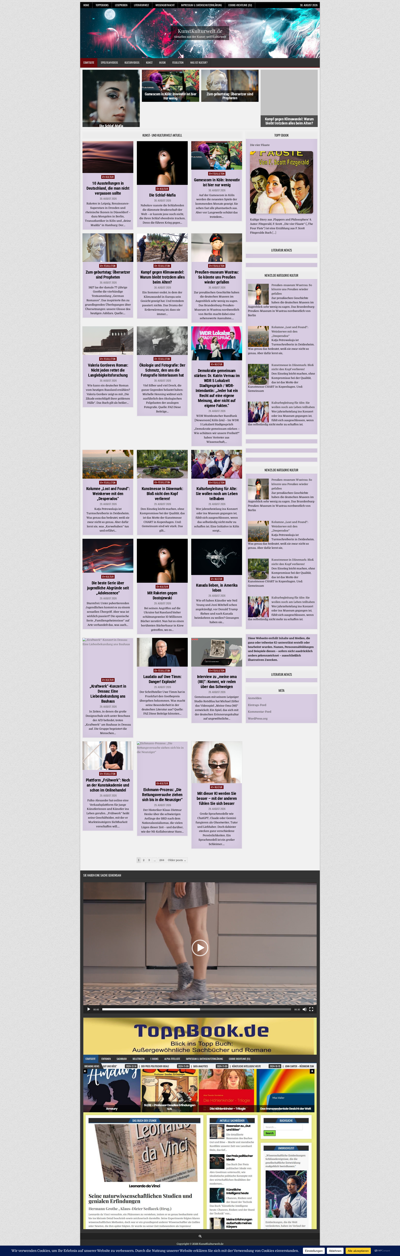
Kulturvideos (132, 62)
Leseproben (121, 5)
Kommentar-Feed (259, 686)
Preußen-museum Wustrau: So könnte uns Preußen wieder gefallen (217, 251)
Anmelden (255, 673)
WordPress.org (258, 693)
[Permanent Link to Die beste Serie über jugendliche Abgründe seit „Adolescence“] (107, 531)
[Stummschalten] (304, 984)
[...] (307, 207)
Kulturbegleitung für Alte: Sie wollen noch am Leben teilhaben (217, 468)
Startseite (88, 62)
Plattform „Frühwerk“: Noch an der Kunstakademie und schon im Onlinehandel (108, 760)
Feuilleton (178, 62)
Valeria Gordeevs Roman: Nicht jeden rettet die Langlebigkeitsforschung (108, 345)
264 (161, 835)
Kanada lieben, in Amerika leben (217, 563)
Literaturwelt (141, 5)
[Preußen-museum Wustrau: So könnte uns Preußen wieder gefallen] (258, 278)
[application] (200, 922)
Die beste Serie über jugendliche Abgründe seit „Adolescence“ (108, 562)
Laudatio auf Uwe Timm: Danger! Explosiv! (162, 654)
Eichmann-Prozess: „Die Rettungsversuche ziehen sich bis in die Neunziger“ (162, 769)
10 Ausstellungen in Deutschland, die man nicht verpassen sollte (107, 163)
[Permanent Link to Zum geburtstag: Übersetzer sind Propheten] (107, 222)
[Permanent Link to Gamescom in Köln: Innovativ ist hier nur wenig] (216, 130)
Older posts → (177, 835)
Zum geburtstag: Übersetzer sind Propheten (170, 96)
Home (86, 5)
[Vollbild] (311, 984)
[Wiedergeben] (89, 984)
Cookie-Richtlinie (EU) (240, 5)
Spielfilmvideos (109, 62)
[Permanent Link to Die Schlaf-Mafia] (162, 138)
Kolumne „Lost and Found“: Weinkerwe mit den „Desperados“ (108, 468)
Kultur (110, 152)
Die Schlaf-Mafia (162, 170)
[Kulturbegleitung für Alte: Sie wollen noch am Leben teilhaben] (258, 396)
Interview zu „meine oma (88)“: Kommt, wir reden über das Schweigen (217, 656)
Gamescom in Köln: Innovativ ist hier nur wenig (111, 96)
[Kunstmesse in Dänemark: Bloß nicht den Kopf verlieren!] (258, 358)
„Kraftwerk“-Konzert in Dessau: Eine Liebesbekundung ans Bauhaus (108, 669)
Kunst (149, 62)
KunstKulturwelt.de (200, 30)
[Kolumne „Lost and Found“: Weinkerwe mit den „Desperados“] (258, 320)
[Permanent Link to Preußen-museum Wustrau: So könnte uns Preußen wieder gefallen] (216, 222)
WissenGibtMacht (165, 5)
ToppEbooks (102, 5)
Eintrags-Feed (257, 679)
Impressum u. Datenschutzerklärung (201, 5)
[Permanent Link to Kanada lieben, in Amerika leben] (216, 532)
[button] (200, 922)
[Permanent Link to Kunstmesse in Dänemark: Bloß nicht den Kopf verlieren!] (162, 439)
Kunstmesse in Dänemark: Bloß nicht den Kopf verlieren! (162, 468)
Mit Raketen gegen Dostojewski (162, 570)
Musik (162, 62)
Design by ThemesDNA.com (200, 1224)
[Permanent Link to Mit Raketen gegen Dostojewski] (162, 536)
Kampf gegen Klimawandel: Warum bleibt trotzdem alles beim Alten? (229, 96)
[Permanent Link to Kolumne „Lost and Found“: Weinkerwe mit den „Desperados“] (107, 439)
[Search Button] (200, 1211)
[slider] (196, 984)
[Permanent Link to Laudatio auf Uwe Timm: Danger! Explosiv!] (162, 627)
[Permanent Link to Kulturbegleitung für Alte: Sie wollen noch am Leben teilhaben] (216, 439)
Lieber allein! (258, 119)
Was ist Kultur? (199, 62)
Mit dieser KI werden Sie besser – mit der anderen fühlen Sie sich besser (217, 773)
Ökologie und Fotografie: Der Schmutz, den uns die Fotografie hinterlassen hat (162, 345)
